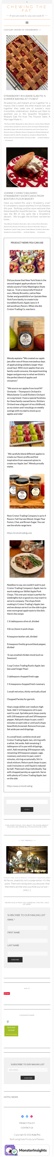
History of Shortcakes (33, 226)
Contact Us (27, 1127)
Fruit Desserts (22, 226)
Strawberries (25, 135)
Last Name (13, 945)
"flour (5, 224)
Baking (18, 124)
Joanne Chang (16, 229)
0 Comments (9, 140)
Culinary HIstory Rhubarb (42, 124)
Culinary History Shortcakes (39, 224)
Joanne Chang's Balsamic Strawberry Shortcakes (35, 229)
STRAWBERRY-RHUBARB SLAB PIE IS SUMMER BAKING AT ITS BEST (25, 97)
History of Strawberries (28, 132)
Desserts (24, 126)
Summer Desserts (9, 137)
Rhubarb (38, 132)
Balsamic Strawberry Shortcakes (16, 224)
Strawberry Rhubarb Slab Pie (38, 135)
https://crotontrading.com (19, 533)
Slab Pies (18, 135)
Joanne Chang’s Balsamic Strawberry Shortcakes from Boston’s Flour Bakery (24, 196)
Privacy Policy (27, 1123)
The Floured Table (30, 137)
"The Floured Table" (9, 124)
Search (27, 809)
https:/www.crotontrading (19, 786)
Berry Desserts (29, 124)
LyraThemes (38, 1139)
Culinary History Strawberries (12, 126)
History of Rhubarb (15, 132)
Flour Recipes (14, 226)
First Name (14, 932)
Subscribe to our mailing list (27, 1064)
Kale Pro (36, 1134)
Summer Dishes (19, 137)
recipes (14, 1034)
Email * (11, 920)
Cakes (28, 224)
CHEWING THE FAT (27, 9)
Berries (22, 124)
